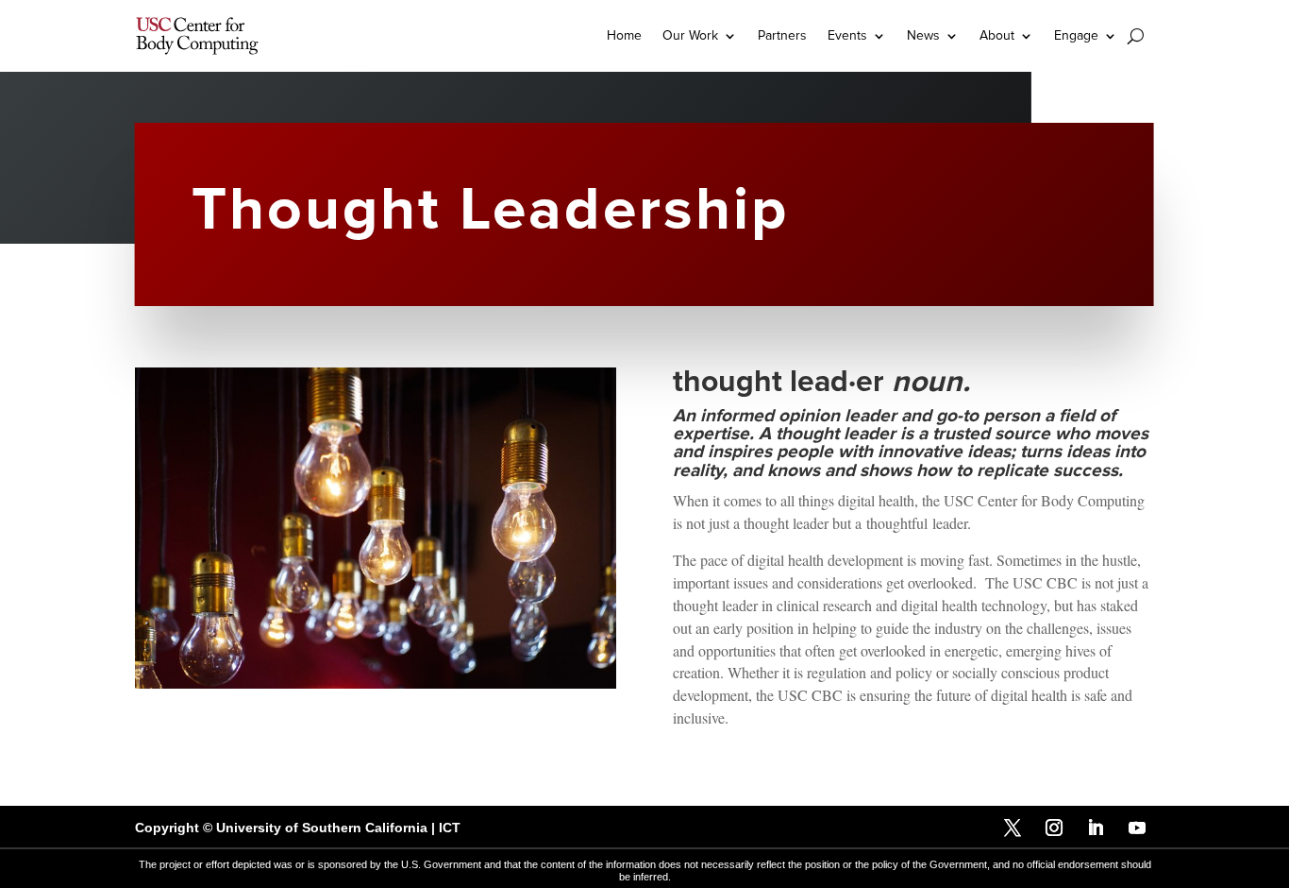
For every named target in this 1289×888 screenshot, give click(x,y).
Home (624, 35)
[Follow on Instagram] (1054, 828)
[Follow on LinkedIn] (1096, 828)
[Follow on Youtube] (1137, 828)
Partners (782, 35)
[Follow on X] (1013, 828)
